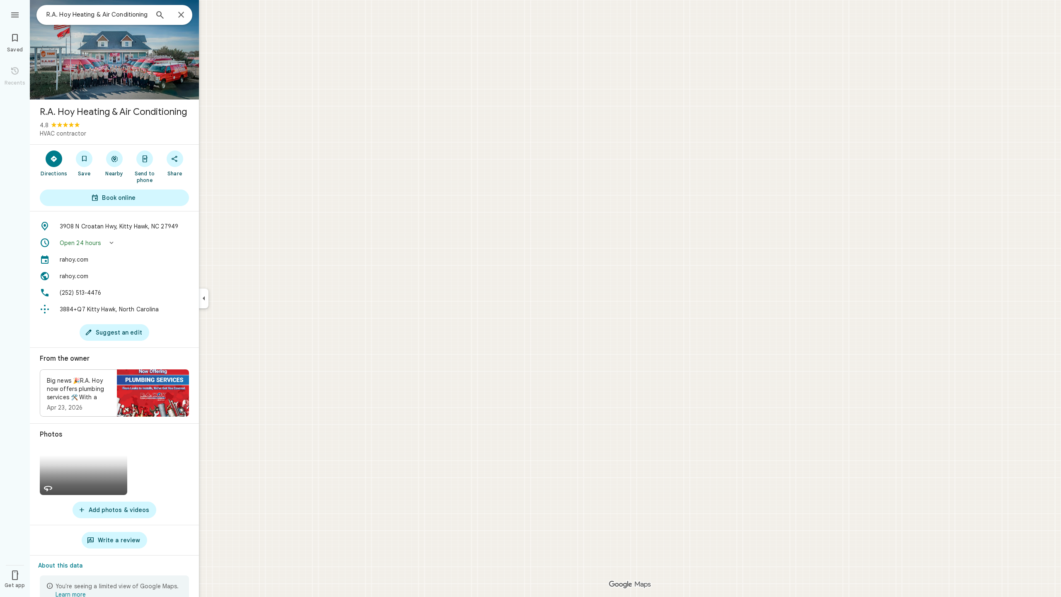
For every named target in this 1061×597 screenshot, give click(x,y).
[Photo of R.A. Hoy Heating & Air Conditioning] (114, 50)
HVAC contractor (63, 133)
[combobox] (97, 14)
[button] (114, 243)
